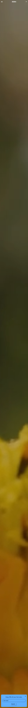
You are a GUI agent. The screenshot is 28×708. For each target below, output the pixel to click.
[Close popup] (25, 696)
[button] (2, 2)
